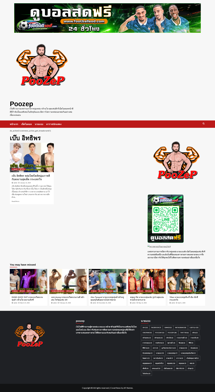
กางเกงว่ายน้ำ (182, 338)
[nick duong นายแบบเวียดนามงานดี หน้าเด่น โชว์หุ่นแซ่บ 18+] (68, 281)
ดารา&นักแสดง (53, 124)
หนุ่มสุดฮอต (147, 363)
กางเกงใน (194, 338)
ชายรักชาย (160, 343)
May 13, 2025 (142, 303)
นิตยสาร (146, 358)
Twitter (184, 332)
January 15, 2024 (25, 183)
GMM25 (168, 327)
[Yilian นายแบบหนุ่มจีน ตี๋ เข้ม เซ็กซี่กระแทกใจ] (186, 281)
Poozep (21, 103)
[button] (203, 123)
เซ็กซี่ (145, 368)
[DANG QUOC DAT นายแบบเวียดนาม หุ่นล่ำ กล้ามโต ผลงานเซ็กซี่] (28, 281)
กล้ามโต (169, 338)
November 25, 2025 (105, 303)
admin (15, 183)
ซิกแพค (182, 343)
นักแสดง (194, 348)
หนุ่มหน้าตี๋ (159, 363)
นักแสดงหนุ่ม (147, 353)
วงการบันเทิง (158, 358)
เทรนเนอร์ (156, 368)
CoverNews (115, 388)
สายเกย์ (169, 358)
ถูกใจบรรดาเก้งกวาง (169, 348)
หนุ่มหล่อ (171, 363)
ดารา (155, 348)
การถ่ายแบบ (147, 343)
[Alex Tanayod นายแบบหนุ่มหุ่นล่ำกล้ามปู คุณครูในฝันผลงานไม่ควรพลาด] (107, 281)
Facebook (156, 327)
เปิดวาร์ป (180, 368)
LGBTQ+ (194, 327)
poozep (172, 332)
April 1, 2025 (181, 303)
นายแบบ (39, 124)
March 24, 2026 (25, 303)
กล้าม (195, 332)
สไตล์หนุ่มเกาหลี (193, 358)
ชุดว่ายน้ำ (171, 343)
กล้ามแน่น (158, 338)
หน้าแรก (14, 124)
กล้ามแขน (147, 338)
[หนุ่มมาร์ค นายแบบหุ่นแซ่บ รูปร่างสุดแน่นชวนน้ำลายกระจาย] (147, 281)
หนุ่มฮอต (182, 363)
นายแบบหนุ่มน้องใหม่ (188, 353)
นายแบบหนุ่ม (172, 353)
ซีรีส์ (191, 343)
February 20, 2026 (65, 303)
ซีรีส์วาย (146, 348)
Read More (15, 201)
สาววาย (179, 358)
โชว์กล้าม (146, 373)
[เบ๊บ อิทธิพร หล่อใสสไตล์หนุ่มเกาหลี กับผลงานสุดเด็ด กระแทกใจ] (32, 157)
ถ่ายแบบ (183, 348)
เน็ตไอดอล (26, 124)
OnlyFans (147, 332)
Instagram (180, 327)
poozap (159, 332)
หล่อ (192, 363)
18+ (145, 327)
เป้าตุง (190, 368)
